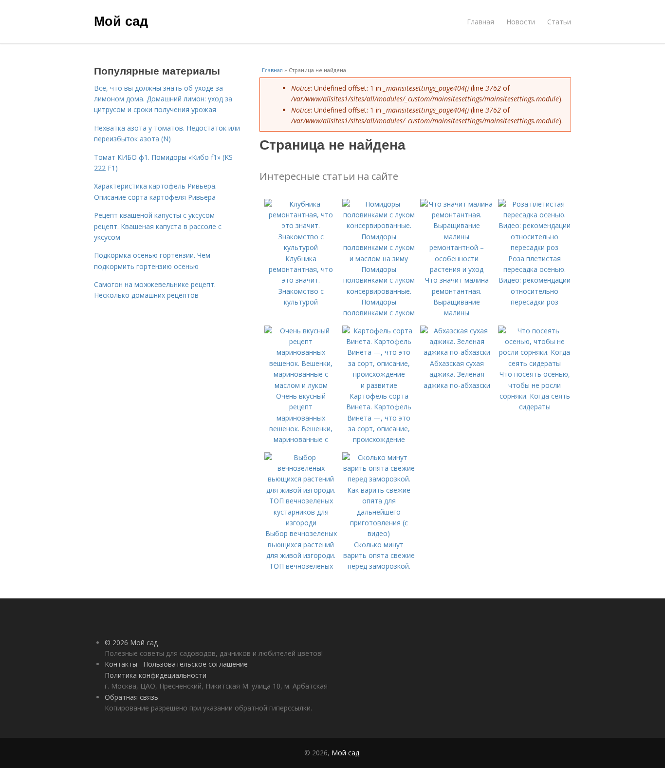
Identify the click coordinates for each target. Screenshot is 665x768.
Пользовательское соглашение (195, 664)
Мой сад (121, 20)
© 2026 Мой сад (131, 642)
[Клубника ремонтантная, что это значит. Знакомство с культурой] (300, 247)
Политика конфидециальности (155, 675)
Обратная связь (131, 697)
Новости (520, 21)
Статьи (559, 21)
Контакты (121, 664)
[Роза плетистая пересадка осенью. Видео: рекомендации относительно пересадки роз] (534, 247)
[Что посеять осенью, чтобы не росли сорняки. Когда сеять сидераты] (534, 363)
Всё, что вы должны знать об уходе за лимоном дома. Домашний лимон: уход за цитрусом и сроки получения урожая (163, 99)
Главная (480, 21)
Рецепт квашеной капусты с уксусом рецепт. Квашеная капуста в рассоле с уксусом (158, 226)
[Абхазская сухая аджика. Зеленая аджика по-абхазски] (456, 352)
